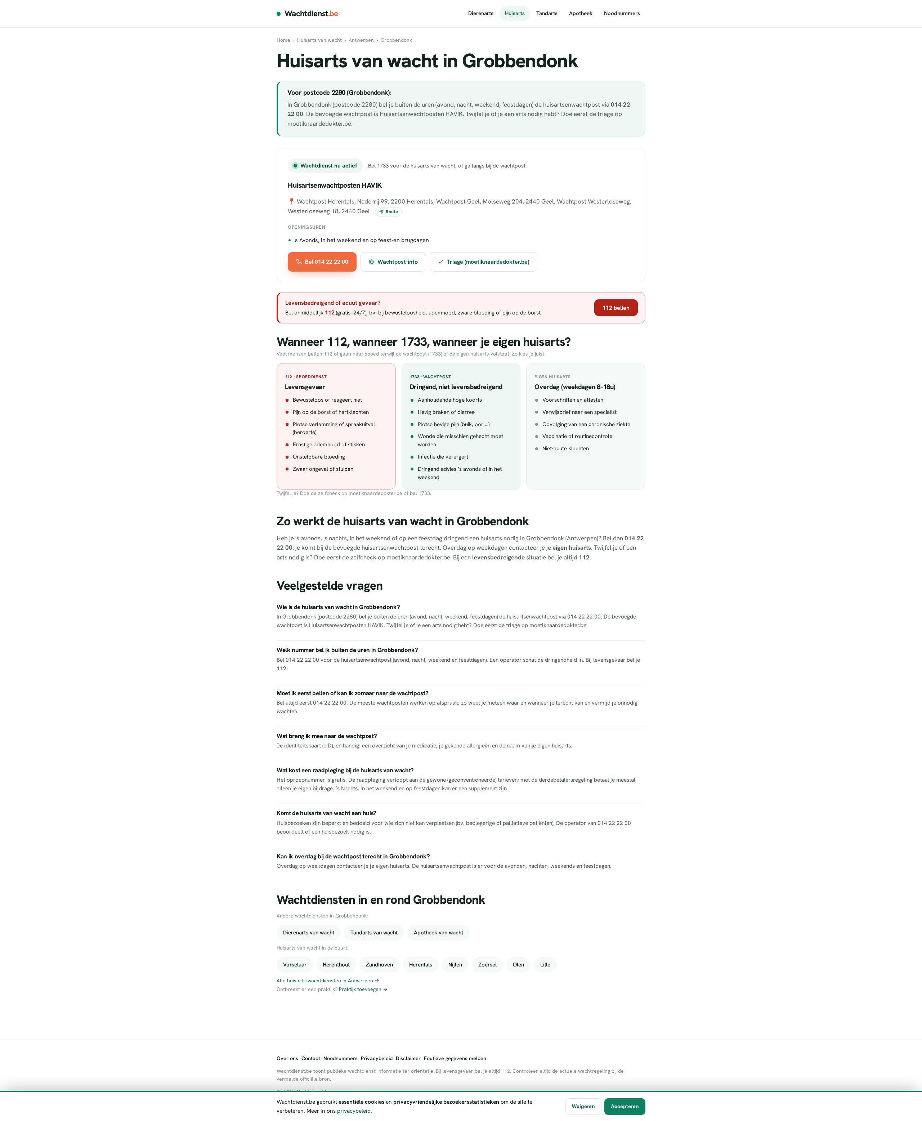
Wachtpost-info (397, 261)
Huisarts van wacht (319, 40)
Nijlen (455, 964)
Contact (310, 1058)
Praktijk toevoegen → (363, 989)
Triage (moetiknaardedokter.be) (488, 261)
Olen (518, 964)
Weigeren (583, 1106)
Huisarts (515, 13)
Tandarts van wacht (374, 932)
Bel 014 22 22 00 (326, 261)
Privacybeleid (377, 1058)
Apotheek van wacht (438, 932)
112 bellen (616, 308)
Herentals (420, 964)
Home (283, 40)
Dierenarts (480, 13)
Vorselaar (294, 964)
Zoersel (487, 964)
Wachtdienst (311, 13)
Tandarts (547, 13)
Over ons (287, 1058)
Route (392, 212)
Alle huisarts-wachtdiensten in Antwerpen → (328, 980)
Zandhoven (379, 964)
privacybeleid (354, 1111)
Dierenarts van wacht (308, 932)
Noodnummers (622, 13)
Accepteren (625, 1106)
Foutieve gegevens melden (455, 1058)
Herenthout (336, 964)
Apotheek (580, 13)
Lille (545, 964)
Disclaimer (408, 1058)
